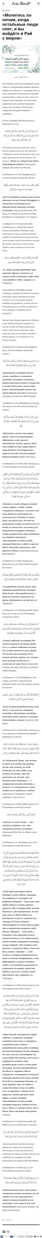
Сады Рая (8, 1220)
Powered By (5, 1231)
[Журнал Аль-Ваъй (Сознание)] (21, 3)
